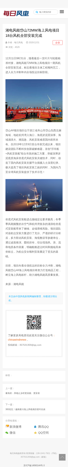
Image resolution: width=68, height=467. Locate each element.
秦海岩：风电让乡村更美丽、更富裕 (22, 393)
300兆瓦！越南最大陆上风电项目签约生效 (25, 409)
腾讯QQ (43, 426)
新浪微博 (15, 426)
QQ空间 (43, 432)
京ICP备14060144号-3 (34, 465)
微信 (13, 432)
